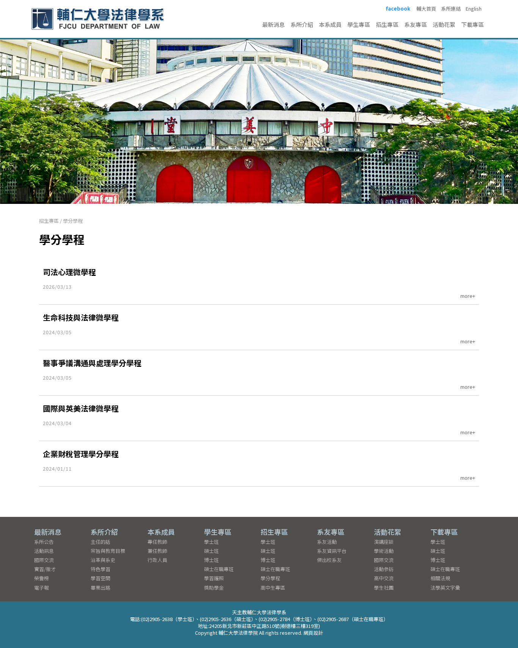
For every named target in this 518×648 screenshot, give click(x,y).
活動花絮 (444, 24)
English (474, 9)
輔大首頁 (426, 9)
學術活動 (384, 550)
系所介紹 (301, 24)
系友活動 (327, 541)
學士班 (211, 541)
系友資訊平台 (332, 550)
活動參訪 (384, 569)
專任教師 (157, 541)
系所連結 (451, 9)
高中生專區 (273, 587)
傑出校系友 (329, 559)
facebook (398, 9)
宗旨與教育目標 (108, 550)
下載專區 (472, 24)
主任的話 (100, 541)
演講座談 (384, 541)
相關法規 (440, 578)
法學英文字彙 (445, 587)
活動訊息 (44, 550)
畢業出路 (100, 587)
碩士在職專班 (219, 569)
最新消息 (273, 24)
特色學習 (100, 569)
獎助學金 (214, 587)
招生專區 (387, 24)
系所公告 (44, 541)
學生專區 (358, 24)
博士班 (211, 559)
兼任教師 (157, 550)
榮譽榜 (41, 578)
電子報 (41, 587)
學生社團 (384, 587)
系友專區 (415, 24)
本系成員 (330, 24)
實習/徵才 (45, 569)
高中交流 (384, 578)
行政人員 (157, 559)
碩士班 (211, 550)
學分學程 (73, 220)
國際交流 (44, 559)
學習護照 (214, 578)
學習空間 (100, 578)
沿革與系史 (103, 559)
